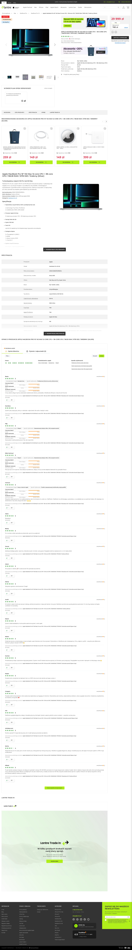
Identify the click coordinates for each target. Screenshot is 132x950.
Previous (103, 121)
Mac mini (57, 928)
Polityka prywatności (6, 928)
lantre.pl (12, 947)
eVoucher (21, 935)
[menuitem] (27, 7)
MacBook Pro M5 (59, 923)
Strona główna (6, 13)
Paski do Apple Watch (60, 939)
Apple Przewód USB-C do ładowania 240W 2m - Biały (38, 147)
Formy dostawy (23, 909)
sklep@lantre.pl (110, 2)
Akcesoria (7, 112)
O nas (3, 909)
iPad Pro (57, 935)
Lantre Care (22, 925)
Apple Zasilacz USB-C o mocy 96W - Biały (94, 147)
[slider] (22, 434)
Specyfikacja (33, 112)
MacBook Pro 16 (35, 13)
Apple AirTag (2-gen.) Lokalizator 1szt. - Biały (67, 147)
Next (106, 121)
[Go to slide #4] (33, 77)
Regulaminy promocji (7, 925)
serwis (9, 2)
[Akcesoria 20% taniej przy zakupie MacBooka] (84, 50)
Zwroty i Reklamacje (24, 916)
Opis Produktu (19, 112)
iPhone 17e (57, 916)
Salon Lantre (4, 914)
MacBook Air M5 (58, 921)
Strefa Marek (4, 918)
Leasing (21, 918)
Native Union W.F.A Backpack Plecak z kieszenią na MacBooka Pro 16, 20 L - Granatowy (14, 148)
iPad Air (56, 932)
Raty (116, 22)
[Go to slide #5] (41, 77)
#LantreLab (22, 939)
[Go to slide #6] (49, 77)
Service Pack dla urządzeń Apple (26, 930)
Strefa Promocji (23, 944)
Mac (15, 13)
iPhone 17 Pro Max (59, 911)
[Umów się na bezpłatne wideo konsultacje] (84, 928)
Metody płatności (23, 911)
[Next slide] (54, 44)
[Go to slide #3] (25, 77)
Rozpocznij (54, 861)
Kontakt (3, 932)
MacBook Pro (23, 13)
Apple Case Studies (23, 932)
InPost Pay (21, 914)
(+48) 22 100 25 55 (125, 2)
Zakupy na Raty (23, 921)
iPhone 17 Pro (58, 909)
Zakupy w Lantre (5, 921)
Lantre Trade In (55, 112)
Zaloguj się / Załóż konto (42, 909)
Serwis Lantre (5, 916)
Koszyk (38, 911)
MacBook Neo (58, 918)
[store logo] (10, 7)
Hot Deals (21, 937)
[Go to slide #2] (17, 77)
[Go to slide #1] (9, 77)
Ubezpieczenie (22, 928)
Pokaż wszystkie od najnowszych (54, 787)
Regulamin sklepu (6, 923)
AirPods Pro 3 (58, 937)
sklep (4, 2)
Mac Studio (57, 930)
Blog (3, 911)
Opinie (43, 112)
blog (14, 2)
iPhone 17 (57, 914)
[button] (123, 7)
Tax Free (21, 923)
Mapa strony (4, 930)
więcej (126, 27)
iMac (56, 925)
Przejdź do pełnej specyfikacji (71, 74)
